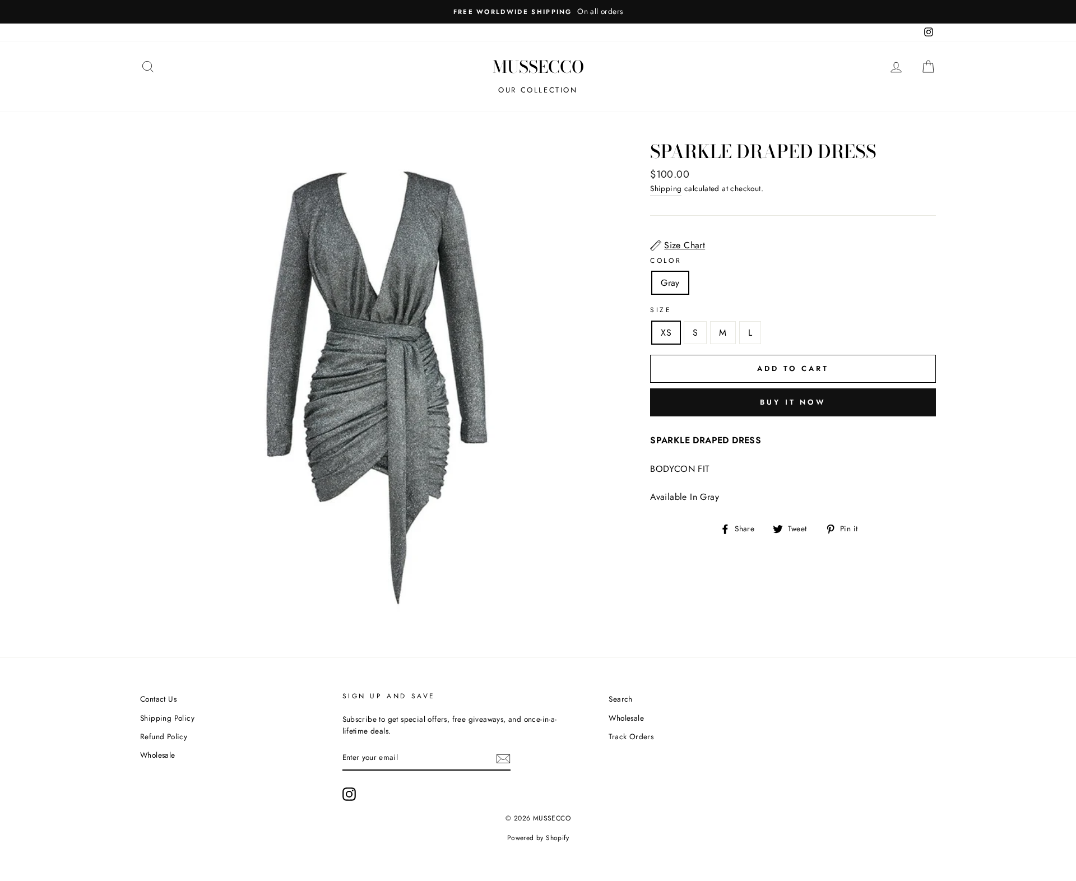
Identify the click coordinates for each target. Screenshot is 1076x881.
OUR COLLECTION (537, 90)
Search (620, 698)
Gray (670, 282)
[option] (538, 12)
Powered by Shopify (538, 838)
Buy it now (793, 402)
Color (665, 261)
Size (660, 310)
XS (666, 332)
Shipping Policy (167, 718)
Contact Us (158, 698)
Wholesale (157, 755)
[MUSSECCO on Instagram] (349, 794)
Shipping (665, 188)
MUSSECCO (538, 66)
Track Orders (631, 736)
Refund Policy (163, 736)
